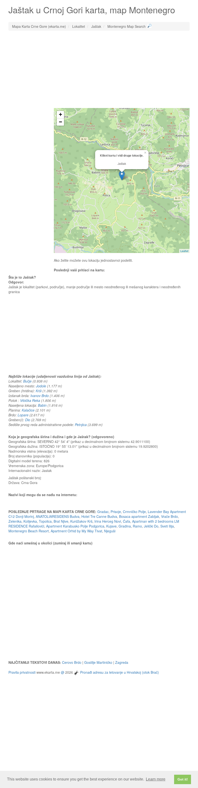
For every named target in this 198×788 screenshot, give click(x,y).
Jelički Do (151, 526)
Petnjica (81, 424)
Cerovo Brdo (71, 662)
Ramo (137, 526)
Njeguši (109, 530)
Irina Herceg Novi (107, 521)
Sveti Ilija (167, 526)
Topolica (45, 521)
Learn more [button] (155, 779)
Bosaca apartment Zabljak (139, 516)
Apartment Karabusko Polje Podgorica (75, 526)
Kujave (111, 526)
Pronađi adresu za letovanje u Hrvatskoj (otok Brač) (119, 672)
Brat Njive (61, 521)
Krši (39, 390)
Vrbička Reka (30, 400)
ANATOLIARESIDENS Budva (57, 516)
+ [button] (60, 114)
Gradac (103, 511)
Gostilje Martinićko (98, 662)
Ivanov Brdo (39, 395)
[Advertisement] (99, 69)
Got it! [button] (182, 779)
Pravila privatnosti (21, 672)
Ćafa (126, 521)
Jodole (41, 385)
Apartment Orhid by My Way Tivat (76, 530)
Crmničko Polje (134, 511)
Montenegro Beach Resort (28, 530)
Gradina (125, 526)
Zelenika (14, 521)
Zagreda (121, 662)
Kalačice (28, 410)
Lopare (23, 414)
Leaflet (184, 251)
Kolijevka (30, 521)
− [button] (60, 122)
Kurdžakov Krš (81, 521)
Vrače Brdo (169, 516)
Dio (27, 419)
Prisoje (116, 511)
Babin (42, 405)
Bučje (27, 381)
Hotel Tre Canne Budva (99, 516)
